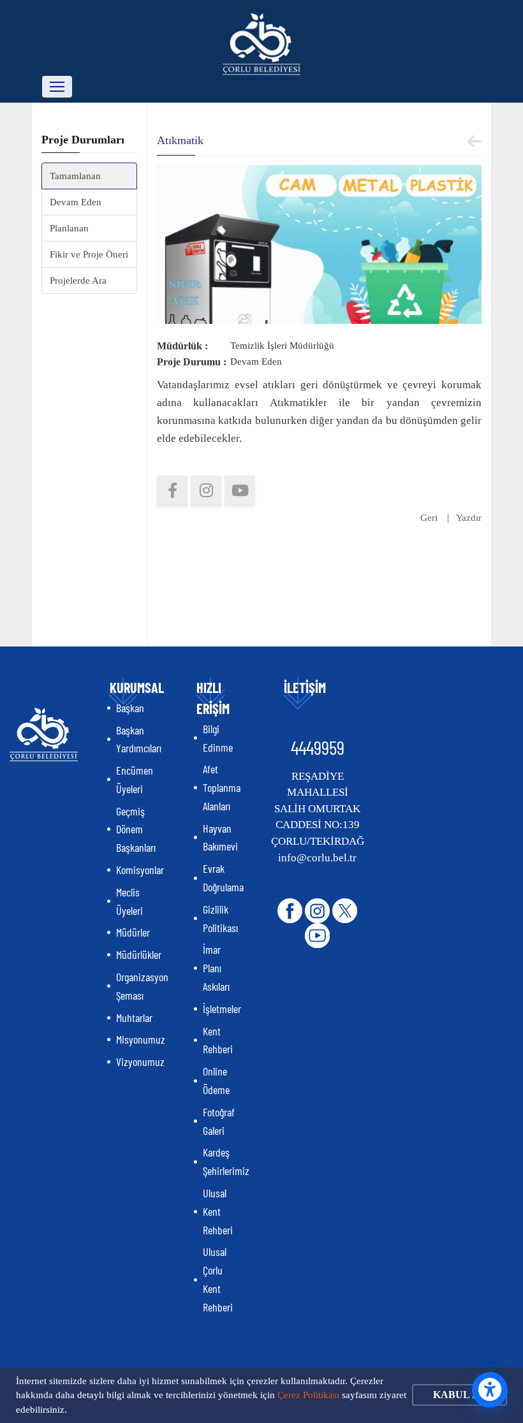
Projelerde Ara (78, 280)
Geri (429, 518)
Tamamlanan (75, 176)
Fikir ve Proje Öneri (89, 254)
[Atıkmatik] (319, 243)
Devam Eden (75, 202)
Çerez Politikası (308, 1395)
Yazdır (469, 518)
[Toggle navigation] (57, 87)
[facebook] (172, 491)
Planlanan (69, 228)
